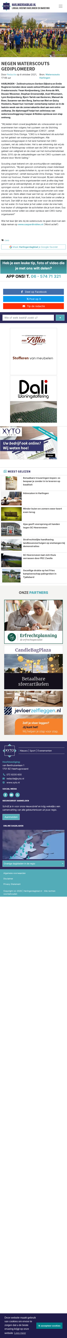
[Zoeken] (60, 318)
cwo (7, 240)
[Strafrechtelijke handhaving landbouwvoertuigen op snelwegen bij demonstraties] (11, 545)
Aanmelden (11, 817)
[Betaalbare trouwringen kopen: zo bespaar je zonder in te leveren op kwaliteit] (11, 483)
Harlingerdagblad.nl (24, 4)
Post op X (35, 299)
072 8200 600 (14, 774)
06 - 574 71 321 (46, 276)
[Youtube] (12, 795)
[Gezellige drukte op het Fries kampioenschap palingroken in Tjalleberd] (11, 576)
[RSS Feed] (18, 795)
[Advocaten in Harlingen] (11, 499)
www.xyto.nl (13, 782)
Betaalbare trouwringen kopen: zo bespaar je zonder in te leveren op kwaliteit (41, 481)
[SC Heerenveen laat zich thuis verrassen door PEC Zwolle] (11, 560)
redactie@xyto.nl (15, 778)
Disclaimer (8, 878)
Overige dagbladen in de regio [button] (19, 863)
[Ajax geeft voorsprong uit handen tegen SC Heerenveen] (11, 529)
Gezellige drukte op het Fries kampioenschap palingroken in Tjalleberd (39, 573)
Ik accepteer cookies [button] (49, 1325)
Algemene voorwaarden (14, 873)
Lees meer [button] (20, 1333)
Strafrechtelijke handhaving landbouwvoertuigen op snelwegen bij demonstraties (44, 543)
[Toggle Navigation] (60, 6)
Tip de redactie (36, 306)
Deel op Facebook (36, 291)
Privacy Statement (12, 884)
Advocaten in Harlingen (36, 493)
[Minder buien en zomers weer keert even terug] (11, 514)
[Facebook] (5, 795)
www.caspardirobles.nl (30, 224)
